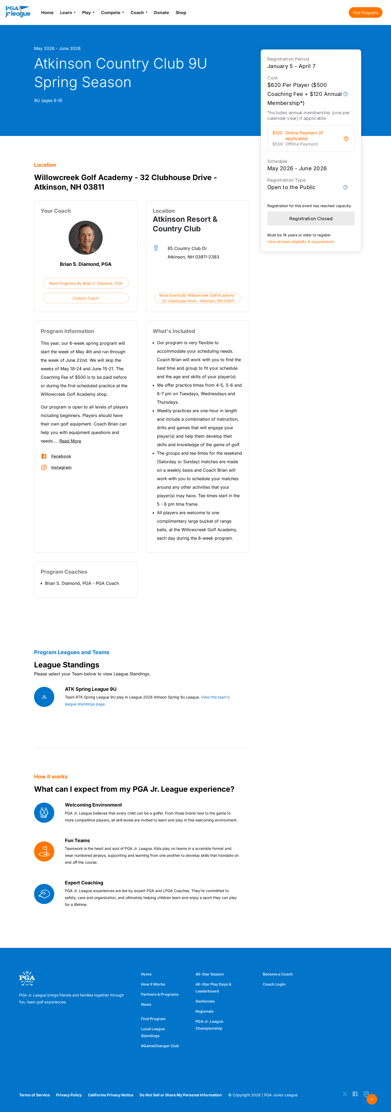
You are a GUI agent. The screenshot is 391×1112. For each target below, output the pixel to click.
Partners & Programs (160, 994)
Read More (70, 441)
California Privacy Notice (110, 1095)
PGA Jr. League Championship (209, 1024)
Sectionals (205, 1001)
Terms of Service (34, 1095)
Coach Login (274, 984)
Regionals (205, 1011)
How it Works (153, 984)
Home (146, 974)
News (146, 1004)
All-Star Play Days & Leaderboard (213, 987)
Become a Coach (278, 974)
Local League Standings (153, 1032)
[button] (365, 12)
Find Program (153, 1018)
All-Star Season (210, 974)
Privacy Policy (69, 1095)
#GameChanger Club (160, 1045)
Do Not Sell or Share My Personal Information (181, 1095)
